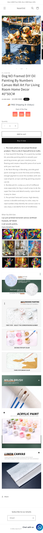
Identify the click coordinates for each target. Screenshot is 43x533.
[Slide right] (26, 68)
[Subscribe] (32, 518)
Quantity (4, 121)
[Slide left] (16, 68)
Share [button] (6, 497)
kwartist (17, 529)
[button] (4, 8)
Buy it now (21, 141)
